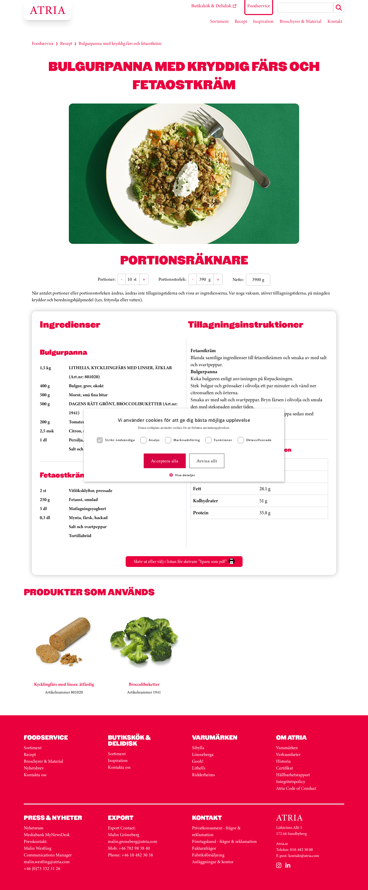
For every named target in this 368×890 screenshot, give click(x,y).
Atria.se (282, 843)
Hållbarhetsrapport (293, 774)
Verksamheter (288, 754)
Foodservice (43, 43)
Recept (66, 43)
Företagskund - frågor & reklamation (224, 841)
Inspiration (118, 760)
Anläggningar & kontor (212, 861)
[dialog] (184, 445)
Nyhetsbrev (34, 768)
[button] (184, 475)
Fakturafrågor (204, 848)
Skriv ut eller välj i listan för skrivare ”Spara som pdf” (180, 561)
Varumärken (287, 747)
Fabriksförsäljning (208, 855)
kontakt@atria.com (303, 855)
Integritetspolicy (290, 781)
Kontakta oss (35, 774)
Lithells (198, 768)
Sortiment (33, 747)
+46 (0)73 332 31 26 (42, 868)
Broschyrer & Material (44, 761)
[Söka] (338, 8)
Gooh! (197, 761)
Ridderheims (203, 774)
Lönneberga (203, 754)
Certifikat (284, 768)
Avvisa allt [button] (207, 460)
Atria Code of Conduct (296, 788)
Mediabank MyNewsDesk (47, 834)
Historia (283, 761)
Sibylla (198, 747)
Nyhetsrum (33, 828)
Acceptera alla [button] (164, 460)
